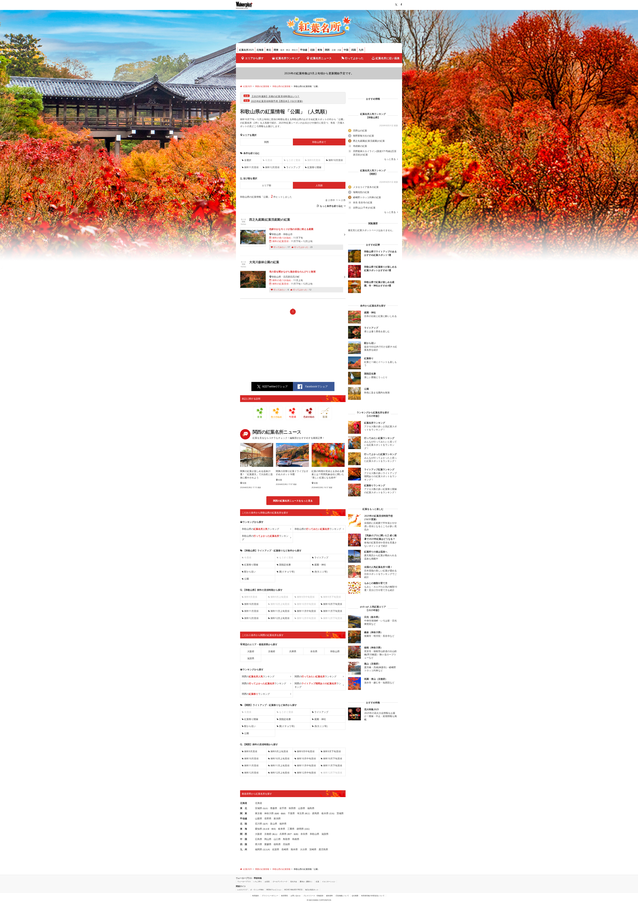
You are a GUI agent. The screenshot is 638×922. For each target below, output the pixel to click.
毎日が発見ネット (312, 889)
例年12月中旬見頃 (306, 772)
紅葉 (317, 881)
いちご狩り (258, 881)
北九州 (266, 849)
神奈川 (295, 50)
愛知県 (258, 828)
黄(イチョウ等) (287, 571)
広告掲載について (342, 895)
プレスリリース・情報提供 (313, 895)
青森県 (273, 808)
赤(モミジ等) (320, 571)
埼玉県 (300, 813)
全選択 (247, 160)
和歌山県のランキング (260, 528)
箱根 (277, 813)
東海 (320, 49)
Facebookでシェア (316, 386)
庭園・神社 (320, 564)
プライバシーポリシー (270, 895)
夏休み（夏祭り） (306, 881)
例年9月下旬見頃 (332, 751)
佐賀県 (275, 849)
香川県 (258, 844)
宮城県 (258, 808)
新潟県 (277, 818)
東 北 (243, 808)
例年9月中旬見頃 (306, 751)
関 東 (243, 813)
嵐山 (275, 834)
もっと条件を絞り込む (331, 205)
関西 (327, 49)
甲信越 (303, 49)
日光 (332, 813)
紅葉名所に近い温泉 (388, 58)
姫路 (296, 834)
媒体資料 (329, 895)
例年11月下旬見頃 (332, 611)
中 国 (243, 839)
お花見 (267, 881)
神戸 (290, 834)
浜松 (307, 828)
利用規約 (255, 895)
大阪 (339, 50)
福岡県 (258, 849)
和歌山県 (335, 651)
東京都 (258, 813)
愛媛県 (267, 844)
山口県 (277, 839)
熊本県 (294, 849)
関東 (276, 49)
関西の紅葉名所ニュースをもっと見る (293, 500)
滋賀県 (250, 658)
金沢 (265, 823)
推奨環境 (284, 895)
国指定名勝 (285, 564)
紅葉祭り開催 (314, 167)
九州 (361, 49)
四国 (353, 49)
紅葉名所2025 (246, 49)
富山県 (273, 823)
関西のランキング (258, 676)
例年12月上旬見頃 (279, 618)
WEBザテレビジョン (273, 889)
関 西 (243, 833)
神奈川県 (269, 813)
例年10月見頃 (335, 160)
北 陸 (243, 823)
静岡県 (300, 828)
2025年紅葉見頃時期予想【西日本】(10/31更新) (277, 101)
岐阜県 (281, 828)
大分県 (303, 849)
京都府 (271, 651)
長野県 (267, 818)
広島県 (258, 839)
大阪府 (250, 651)
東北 (268, 49)
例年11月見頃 (251, 167)
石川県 (258, 823)
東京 (288, 50)
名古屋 (266, 828)
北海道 (260, 49)
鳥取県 (286, 839)
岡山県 (267, 839)
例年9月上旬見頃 (279, 751)
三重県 (290, 828)
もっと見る (390, 159)
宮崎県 (312, 849)
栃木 (282, 50)
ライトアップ (293, 167)
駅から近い (250, 571)
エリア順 (266, 185)
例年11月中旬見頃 (306, 611)
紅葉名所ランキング (288, 58)
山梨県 (258, 818)
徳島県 (277, 844)
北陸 (312, 49)
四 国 (243, 844)
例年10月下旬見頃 (332, 604)
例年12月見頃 (272, 167)
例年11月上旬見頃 (279, 611)
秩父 (307, 813)
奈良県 (313, 651)
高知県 (286, 844)
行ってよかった (354, 58)
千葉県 (291, 813)
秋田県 (292, 808)
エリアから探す (254, 58)
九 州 (243, 849)
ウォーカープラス (244, 881)
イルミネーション (328, 881)
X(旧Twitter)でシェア (275, 386)
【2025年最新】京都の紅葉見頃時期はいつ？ (275, 96)
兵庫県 (292, 651)
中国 (346, 49)
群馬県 (315, 813)
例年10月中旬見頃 (306, 758)
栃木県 (324, 813)
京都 (334, 50)
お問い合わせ (296, 895)
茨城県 (340, 813)
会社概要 (355, 895)
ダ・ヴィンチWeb (257, 889)
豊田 (273, 828)
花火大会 (293, 881)
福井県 (282, 823)
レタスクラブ (242, 889)
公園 (246, 578)
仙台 (265, 808)
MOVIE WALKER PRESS (293, 889)
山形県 (301, 808)
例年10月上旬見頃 (279, 758)
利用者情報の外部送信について (372, 895)
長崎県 (284, 849)
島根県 (295, 839)
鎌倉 (283, 813)
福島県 (310, 808)
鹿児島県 (323, 849)
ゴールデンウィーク (279, 881)
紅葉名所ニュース (321, 58)
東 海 (243, 828)
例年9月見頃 (250, 751)
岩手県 (282, 808)
